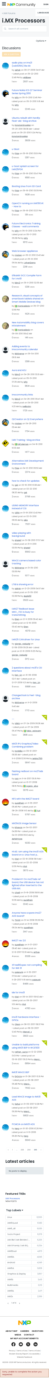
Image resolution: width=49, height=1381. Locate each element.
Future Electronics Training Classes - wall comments (26, 225)
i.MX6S (10, 1279)
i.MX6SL (10, 1290)
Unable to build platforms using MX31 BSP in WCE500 (25, 1046)
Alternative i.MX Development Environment (28, 462)
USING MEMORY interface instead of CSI (25, 507)
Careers (24, 1331)
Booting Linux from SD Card (26, 186)
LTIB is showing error (22, 584)
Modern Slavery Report (18, 1354)
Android (11, 1262)
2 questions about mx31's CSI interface (27, 669)
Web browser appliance (25, 251)
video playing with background (21, 535)
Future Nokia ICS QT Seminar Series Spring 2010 (27, 92)
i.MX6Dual (11, 1251)
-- (13, 719)
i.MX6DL (10, 1257)
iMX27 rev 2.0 (19, 940)
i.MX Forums (9, 13)
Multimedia (12, 1285)
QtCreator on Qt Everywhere (27, 419)
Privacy (12, 1351)
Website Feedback (24, 1357)
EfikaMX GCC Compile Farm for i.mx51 (27, 277)
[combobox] (24, 29)
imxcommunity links (22, 394)
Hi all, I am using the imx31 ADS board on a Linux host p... (28, 853)
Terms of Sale (34, 1351)
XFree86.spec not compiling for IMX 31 (27, 966)
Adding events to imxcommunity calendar (25, 348)
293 (22, 1150)
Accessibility (34, 1354)
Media (18, 1334)
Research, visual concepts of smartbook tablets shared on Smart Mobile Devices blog (27, 298)
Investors (37, 1331)
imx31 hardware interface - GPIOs (26, 1019)
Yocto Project (13, 1234)
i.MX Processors (12, 1198)
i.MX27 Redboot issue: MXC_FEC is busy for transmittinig (23, 612)
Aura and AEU (19, 370)
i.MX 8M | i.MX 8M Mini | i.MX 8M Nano (19, 1239)
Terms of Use (21, 1351)
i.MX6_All (11, 1228)
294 (28, 1150)
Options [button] (40, 40)
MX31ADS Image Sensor (24, 823)
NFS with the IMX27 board (25, 798)
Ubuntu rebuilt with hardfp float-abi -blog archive (26, 119)
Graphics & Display (16, 1273)
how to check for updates (25, 480)
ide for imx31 (18, 992)
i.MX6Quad (12, 1223)
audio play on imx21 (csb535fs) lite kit (22, 64)
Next (19, 1303)
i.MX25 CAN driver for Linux (26, 639)
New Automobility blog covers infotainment (28, 324)
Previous (8, 1303)
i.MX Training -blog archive (26, 440)
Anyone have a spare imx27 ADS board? (26, 914)
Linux (9, 1217)
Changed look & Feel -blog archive (26, 697)
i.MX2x (10, 1296)
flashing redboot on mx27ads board (27, 773)
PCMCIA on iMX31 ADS (23, 1124)
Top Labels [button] (13, 1210)
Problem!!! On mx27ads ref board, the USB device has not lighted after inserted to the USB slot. (28, 884)
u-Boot (15, 149)
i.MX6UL (10, 1268)
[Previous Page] (8, 1149)
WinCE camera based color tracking (26, 562)
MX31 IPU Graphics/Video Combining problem (25, 745)
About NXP (11, 1331)
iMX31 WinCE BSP (20, 1072)
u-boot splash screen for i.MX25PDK (25, 168)
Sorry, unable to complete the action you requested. (22, 1373)
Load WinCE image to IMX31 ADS (26, 1098)
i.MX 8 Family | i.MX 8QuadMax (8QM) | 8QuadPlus (19, 1245)
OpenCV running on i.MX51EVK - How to (28, 205)
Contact (29, 1334)
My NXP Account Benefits (24, 1338)
